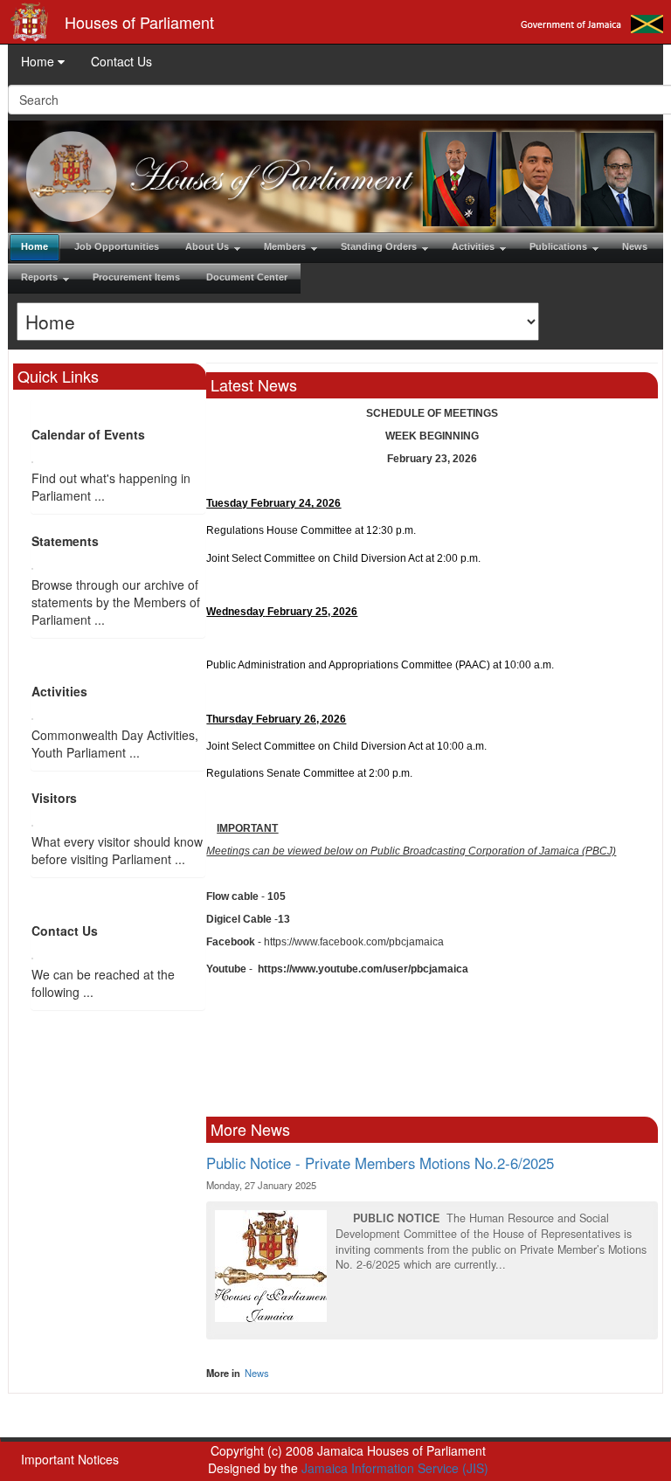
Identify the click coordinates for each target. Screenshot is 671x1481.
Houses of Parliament (139, 21)
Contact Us (121, 61)
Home (39, 61)
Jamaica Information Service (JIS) (394, 1468)
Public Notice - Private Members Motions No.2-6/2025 (380, 1162)
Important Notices (70, 1459)
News (257, 1373)
